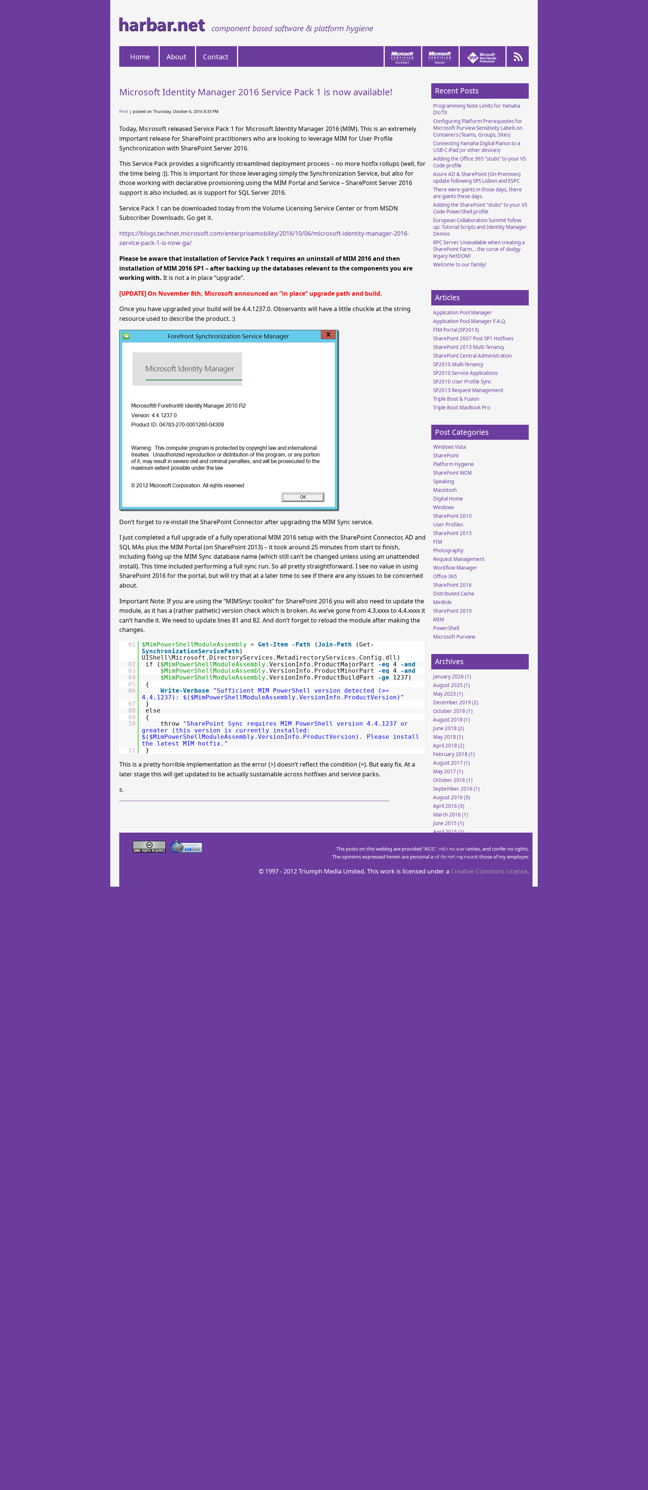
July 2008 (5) (447, 1289)
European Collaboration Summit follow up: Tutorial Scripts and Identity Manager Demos (480, 227)
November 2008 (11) (457, 1254)
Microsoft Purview (454, 636)
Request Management (458, 559)
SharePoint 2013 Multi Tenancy (468, 347)
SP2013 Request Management (468, 390)
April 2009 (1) (448, 1211)
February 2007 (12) (455, 1427)
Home (140, 56)
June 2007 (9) (448, 1392)
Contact (215, 56)
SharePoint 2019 (452, 610)
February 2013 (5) (454, 909)
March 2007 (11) (452, 1418)
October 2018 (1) (452, 711)
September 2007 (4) (456, 1367)
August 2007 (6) (451, 1375)
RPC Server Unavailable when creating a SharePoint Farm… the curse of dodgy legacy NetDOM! (479, 249)
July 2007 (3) (447, 1384)
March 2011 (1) (450, 1039)
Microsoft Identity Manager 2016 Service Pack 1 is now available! (255, 92)
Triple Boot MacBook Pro (461, 407)
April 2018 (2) (448, 745)
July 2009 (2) (447, 1185)
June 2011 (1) (448, 1021)
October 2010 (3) (452, 1064)
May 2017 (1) (448, 771)
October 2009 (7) (452, 1168)
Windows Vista (449, 447)
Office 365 (445, 576)
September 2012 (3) (456, 926)
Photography (448, 550)
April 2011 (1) (448, 1030)
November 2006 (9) (455, 1453)
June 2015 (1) (448, 823)
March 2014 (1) (450, 849)
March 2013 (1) (450, 901)
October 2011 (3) (452, 995)
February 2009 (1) (454, 1228)
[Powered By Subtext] (186, 850)
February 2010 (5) (454, 1134)
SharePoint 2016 (452, 585)
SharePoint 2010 (452, 516)
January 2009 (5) (452, 1237)
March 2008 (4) (450, 1323)
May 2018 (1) (448, 737)
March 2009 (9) (450, 1220)
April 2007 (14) (450, 1410)
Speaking (443, 481)
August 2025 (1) (451, 685)
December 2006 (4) (455, 1444)
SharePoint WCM (452, 472)
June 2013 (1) (448, 892)
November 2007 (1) (455, 1349)
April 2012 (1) (448, 961)
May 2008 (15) (449, 1306)
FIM (437, 541)
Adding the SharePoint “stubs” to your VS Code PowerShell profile (480, 208)
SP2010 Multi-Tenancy (458, 364)
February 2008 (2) (454, 1332)
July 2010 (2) (447, 1090)
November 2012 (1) (455, 918)
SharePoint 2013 (452, 533)
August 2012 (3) (451, 935)
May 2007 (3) (448, 1401)
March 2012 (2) (450, 970)
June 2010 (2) (448, 1099)
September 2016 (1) (456, 788)
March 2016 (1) (450, 814)
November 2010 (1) (455, 1056)
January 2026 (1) (452, 676)
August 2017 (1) (451, 762)
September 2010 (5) (456, 1073)
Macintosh (445, 490)
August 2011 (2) (451, 1004)
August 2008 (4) (451, 1280)
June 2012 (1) (448, 952)
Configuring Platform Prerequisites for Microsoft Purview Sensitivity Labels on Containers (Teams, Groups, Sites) (477, 128)
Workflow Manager (455, 567)
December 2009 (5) (455, 1151)
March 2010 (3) (450, 1125)
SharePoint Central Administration (472, 355)
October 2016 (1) (452, 780)
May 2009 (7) (448, 1203)
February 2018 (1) (454, 754)
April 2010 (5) (448, 1116)
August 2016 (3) (451, 797)
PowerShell (446, 628)
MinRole (442, 602)
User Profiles (448, 524)
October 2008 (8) (452, 1263)
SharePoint (446, 455)
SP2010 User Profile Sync (462, 381)
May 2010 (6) (448, 1108)
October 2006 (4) (452, 1461)
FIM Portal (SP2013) (456, 329)
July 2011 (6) (447, 1013)
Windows (443, 507)
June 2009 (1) (448, 1194)
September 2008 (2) (456, 1272)
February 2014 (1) (454, 857)
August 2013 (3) (451, 875)
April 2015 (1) (448, 831)
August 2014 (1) (451, 840)
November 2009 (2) (455, 1159)
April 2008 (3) (448, 1315)
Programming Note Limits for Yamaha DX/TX (476, 109)
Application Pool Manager (462, 312)
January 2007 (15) (453, 1436)
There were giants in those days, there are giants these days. (477, 193)
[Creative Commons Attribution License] (150, 850)
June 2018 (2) (448, 728)
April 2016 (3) (448, 806)
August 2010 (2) (451, 1082)
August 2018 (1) (451, 719)
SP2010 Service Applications (465, 373)
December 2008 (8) (455, 1246)
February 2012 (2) (454, 978)
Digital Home (448, 498)
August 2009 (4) (451, 1177)
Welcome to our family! (459, 264)
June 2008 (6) (448, 1298)
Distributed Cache (453, 593)
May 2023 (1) (448, 693)
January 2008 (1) (452, 1341)
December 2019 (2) (455, 702)
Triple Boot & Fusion (456, 398)
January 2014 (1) (452, 866)
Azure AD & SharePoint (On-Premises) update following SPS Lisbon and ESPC (476, 177)
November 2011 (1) (455, 987)
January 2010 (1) (452, 1142)
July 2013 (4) (447, 883)
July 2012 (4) (447, 944)
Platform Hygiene (453, 464)
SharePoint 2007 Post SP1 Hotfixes (473, 338)
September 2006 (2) (456, 1470)
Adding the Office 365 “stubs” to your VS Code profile (479, 162)
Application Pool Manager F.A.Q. (469, 321)
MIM (438, 619)
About (176, 56)
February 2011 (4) (454, 1047)
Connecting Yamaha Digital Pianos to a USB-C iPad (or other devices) (476, 146)
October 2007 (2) (452, 1358)
